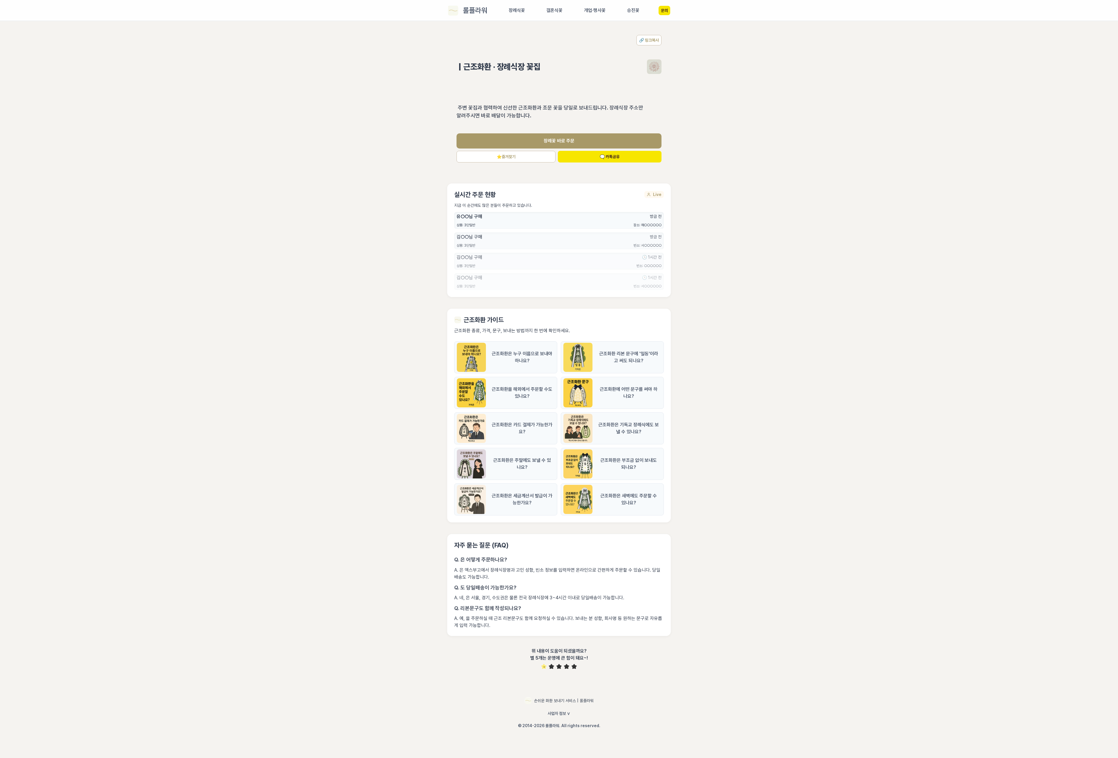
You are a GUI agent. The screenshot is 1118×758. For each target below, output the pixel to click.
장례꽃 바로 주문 (559, 141)
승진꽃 (633, 10)
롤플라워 (475, 10)
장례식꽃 (517, 10)
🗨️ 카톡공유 (610, 156)
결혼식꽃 (554, 10)
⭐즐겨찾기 (506, 156)
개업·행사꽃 (595, 10)
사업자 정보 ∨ (559, 713)
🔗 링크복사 (649, 40)
